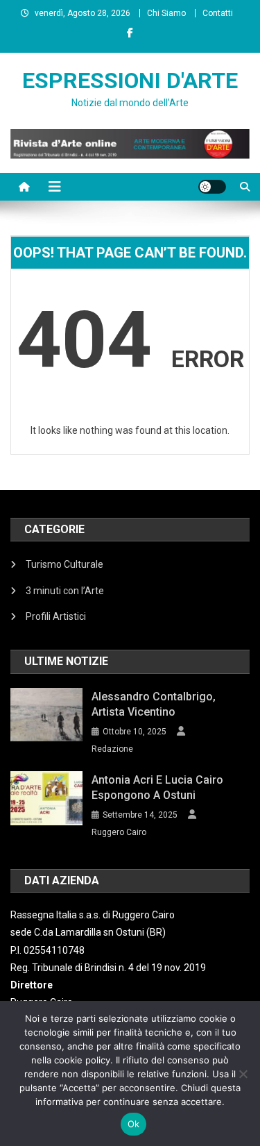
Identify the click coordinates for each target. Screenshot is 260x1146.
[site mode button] (212, 187)
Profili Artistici (56, 616)
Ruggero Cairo (119, 832)
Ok (134, 1123)
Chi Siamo (166, 13)
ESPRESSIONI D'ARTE (130, 80)
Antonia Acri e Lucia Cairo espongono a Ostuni (157, 787)
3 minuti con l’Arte (65, 590)
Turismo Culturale (64, 564)
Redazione (112, 749)
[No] (243, 1074)
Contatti (217, 13)
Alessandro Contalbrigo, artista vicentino (154, 704)
